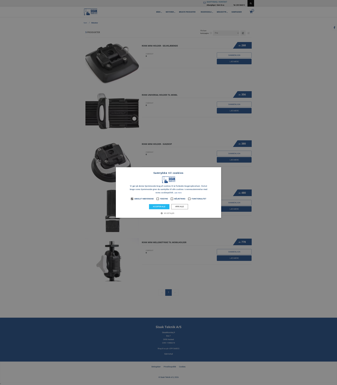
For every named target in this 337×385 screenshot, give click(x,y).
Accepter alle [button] (159, 206)
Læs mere (177, 193)
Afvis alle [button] (179, 206)
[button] (168, 213)
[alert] (168, 192)
